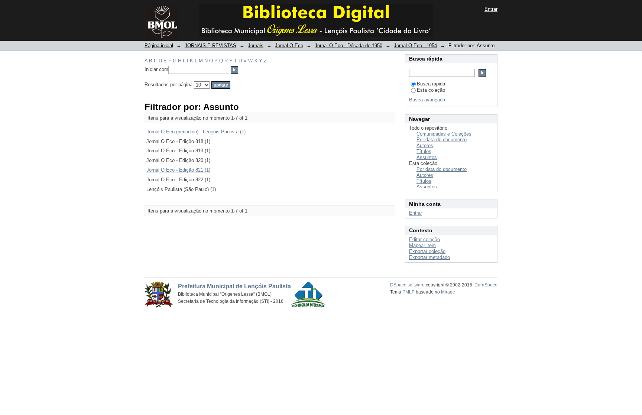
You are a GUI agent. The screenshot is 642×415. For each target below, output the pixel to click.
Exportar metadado (429, 257)
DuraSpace (485, 285)
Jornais (255, 45)
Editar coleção (424, 239)
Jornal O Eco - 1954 (415, 45)
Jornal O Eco (289, 45)
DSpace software (407, 285)
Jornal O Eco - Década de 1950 (348, 45)
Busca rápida (431, 84)
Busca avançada (427, 100)
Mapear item (422, 245)
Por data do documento (441, 139)
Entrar (490, 9)
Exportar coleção (427, 251)
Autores (424, 145)
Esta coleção (431, 90)
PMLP (408, 292)
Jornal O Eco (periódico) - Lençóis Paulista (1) (196, 131)
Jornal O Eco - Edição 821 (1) (178, 170)
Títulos (423, 151)
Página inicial (159, 45)
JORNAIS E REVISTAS (210, 45)
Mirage (448, 292)
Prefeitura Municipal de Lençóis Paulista (234, 286)
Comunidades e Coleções (443, 134)
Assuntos (426, 157)
